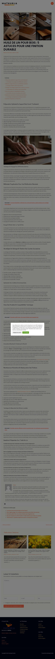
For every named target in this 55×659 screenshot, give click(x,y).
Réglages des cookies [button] (17, 332)
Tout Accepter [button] (25, 332)
